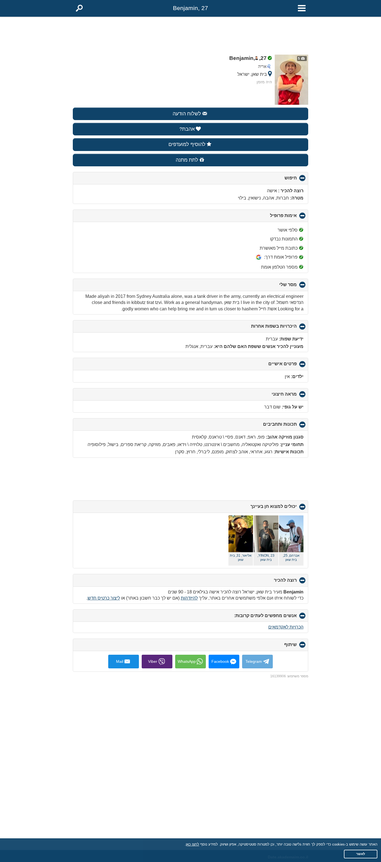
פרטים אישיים (273, 365)
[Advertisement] (190, 34)
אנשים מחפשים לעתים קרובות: (256, 617)
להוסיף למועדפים (187, 144)
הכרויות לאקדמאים (285, 627)
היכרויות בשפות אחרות (264, 328)
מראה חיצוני (275, 396)
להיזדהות (189, 598)
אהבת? (187, 129)
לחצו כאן (192, 844)
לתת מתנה (187, 160)
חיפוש (281, 180)
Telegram (253, 661)
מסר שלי (279, 286)
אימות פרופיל (274, 217)
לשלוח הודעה (187, 113)
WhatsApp (187, 661)
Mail (119, 661)
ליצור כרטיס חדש (104, 598)
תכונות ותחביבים (270, 426)
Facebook (220, 661)
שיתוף (281, 646)
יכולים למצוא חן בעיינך (264, 508)
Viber (152, 661)
